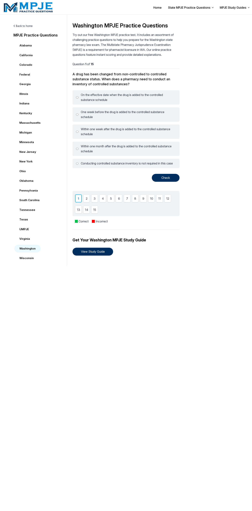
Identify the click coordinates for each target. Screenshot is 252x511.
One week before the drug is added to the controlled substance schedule (122, 114)
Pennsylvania (28, 190)
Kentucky (25, 113)
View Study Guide (93, 251)
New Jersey (27, 152)
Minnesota (26, 142)
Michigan (25, 132)
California (26, 55)
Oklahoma (26, 180)
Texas (23, 219)
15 (95, 211)
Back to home (24, 25)
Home (157, 7)
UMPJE (24, 229)
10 (152, 199)
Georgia (25, 84)
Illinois (23, 94)
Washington (27, 248)
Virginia (24, 238)
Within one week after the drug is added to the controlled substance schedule (125, 131)
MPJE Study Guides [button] (233, 7)
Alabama (25, 45)
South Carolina (29, 200)
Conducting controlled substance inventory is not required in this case (127, 163)
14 (87, 211)
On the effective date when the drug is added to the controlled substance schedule (122, 97)
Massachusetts (30, 122)
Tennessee (27, 210)
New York (26, 161)
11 (160, 199)
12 (168, 199)
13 (79, 211)
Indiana (24, 103)
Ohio (22, 171)
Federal (24, 74)
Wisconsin (26, 258)
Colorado (25, 64)
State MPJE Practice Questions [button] (189, 7)
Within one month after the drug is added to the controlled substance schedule (126, 148)
